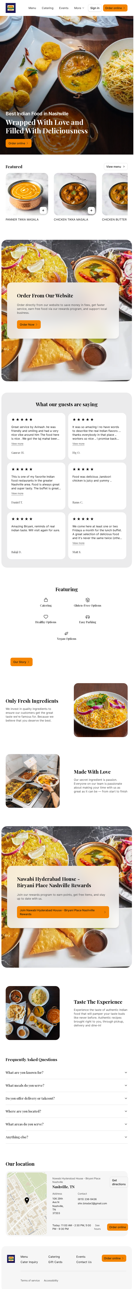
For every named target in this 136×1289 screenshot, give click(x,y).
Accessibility (51, 1280)
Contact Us (84, 1262)
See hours (97, 1227)
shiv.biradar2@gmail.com (92, 1203)
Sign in (95, 8)
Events (64, 8)
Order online (117, 1227)
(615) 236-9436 (87, 1199)
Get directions (119, 1182)
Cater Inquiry (29, 1262)
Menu (32, 8)
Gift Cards (55, 1262)
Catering (47, 8)
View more (17, 443)
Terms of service (30, 1280)
